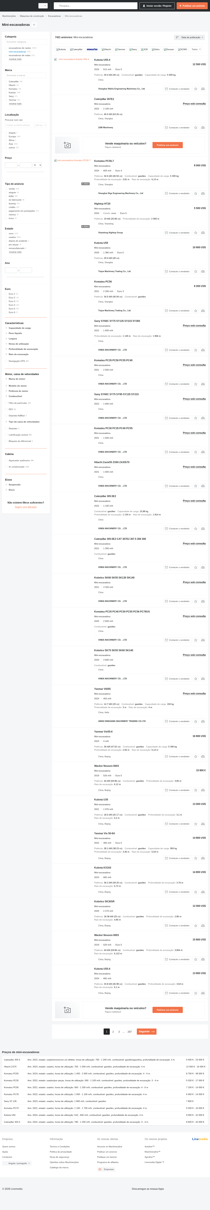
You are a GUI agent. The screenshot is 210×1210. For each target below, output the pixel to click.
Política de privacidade (61, 1152)
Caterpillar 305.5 (12, 1059)
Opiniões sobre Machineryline (64, 1162)
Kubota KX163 (102, 867)
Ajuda (5, 1152)
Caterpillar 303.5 (12, 1122)
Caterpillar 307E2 (104, 99)
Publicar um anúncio (167, 145)
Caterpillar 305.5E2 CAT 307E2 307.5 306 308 (120, 539)
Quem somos (8, 1146)
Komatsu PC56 (103, 281)
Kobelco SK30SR (104, 901)
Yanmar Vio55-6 (103, 731)
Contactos (7, 1157)
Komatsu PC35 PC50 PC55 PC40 (113, 360)
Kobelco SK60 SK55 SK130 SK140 (114, 577)
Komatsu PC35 (11, 1080)
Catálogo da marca (59, 1167)
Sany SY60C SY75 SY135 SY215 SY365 (117, 321)
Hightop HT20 (102, 203)
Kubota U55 (101, 243)
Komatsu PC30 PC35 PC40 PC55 (113, 428)
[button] (195, 89)
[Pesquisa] (57, 6)
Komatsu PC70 (11, 1108)
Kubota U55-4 (102, 60)
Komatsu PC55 (11, 1073)
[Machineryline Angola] (18, 6)
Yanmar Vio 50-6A (104, 833)
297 (130, 1031)
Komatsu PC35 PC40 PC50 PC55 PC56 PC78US (122, 611)
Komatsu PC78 (11, 1094)
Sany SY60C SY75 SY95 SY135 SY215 (116, 394)
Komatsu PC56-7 (104, 161)
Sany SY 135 (10, 1101)
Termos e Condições (60, 1146)
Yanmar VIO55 (102, 689)
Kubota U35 (101, 799)
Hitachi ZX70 (10, 1066)
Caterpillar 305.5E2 (105, 496)
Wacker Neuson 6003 (106, 766)
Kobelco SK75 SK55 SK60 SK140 (113, 650)
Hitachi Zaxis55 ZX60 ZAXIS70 (111, 462)
